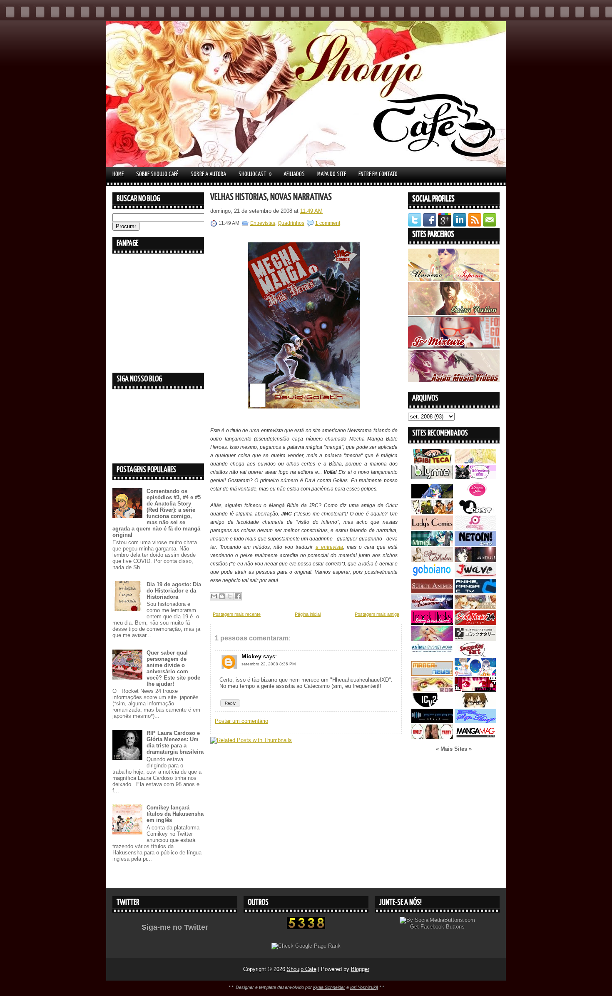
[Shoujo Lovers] (475, 674)
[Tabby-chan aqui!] (475, 477)
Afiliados (294, 174)
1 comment (327, 223)
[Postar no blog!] (222, 596)
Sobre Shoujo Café (157, 174)
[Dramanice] (475, 496)
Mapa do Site (331, 174)
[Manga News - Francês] (432, 674)
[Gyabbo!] (432, 496)
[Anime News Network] (432, 655)
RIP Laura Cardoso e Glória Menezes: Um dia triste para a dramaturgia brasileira (175, 742)
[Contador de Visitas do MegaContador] (306, 927)
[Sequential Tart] (475, 655)
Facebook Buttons (442, 927)
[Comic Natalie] (475, 639)
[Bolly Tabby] (432, 737)
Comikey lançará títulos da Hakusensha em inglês (175, 813)
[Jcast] (475, 512)
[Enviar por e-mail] (214, 596)
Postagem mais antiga (377, 614)
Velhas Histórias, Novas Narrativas (271, 197)
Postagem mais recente (237, 614)
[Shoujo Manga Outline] (432, 690)
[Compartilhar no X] (230, 596)
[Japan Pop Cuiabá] (475, 528)
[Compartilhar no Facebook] (238, 596)
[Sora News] (475, 623)
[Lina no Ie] (475, 461)
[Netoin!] (475, 544)
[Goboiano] (432, 576)
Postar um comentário (241, 721)
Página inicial (308, 614)
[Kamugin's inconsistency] (432, 639)
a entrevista (329, 547)
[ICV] (432, 705)
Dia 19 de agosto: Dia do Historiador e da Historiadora (174, 590)
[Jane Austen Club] (432, 560)
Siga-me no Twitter (175, 927)
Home (118, 174)
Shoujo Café (301, 969)
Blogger (360, 969)
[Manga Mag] (475, 737)
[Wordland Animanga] (432, 607)
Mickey (251, 656)
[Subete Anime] (432, 591)
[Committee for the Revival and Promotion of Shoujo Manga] (475, 721)
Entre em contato (378, 174)
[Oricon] (432, 721)
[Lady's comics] (432, 528)
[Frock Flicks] (432, 623)
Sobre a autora (208, 174)
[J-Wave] (475, 576)
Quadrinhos (291, 223)
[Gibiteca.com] (432, 461)
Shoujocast (255, 174)
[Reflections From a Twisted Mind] (432, 512)
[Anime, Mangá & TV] (475, 591)
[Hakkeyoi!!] (475, 705)
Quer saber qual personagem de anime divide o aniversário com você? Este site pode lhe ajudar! (173, 668)
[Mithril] (432, 544)
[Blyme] (432, 477)
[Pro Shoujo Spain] (475, 690)
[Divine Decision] (475, 607)
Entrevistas (262, 223)
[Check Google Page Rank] (306, 946)
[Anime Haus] (475, 560)
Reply (230, 703)
